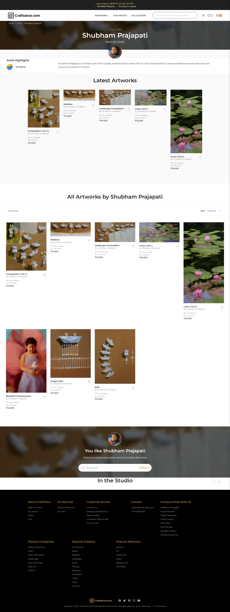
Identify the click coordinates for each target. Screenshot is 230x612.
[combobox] (175, 15)
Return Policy (93, 515)
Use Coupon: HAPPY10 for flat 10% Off (114, 3)
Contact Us (92, 507)
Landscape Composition (111, 108)
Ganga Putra (56, 381)
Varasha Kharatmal (169, 535)
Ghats (30, 551)
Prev (215, 481)
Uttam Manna (167, 519)
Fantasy (75, 566)
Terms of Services (143, 606)
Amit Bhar (165, 523)
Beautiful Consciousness (18, 396)
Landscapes (33, 559)
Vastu (74, 582)
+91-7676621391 (138, 511)
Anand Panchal (167, 511)
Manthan (68, 104)
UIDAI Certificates (65, 507)
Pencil (119, 559)
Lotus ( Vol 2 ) (177, 156)
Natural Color (122, 563)
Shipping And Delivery (97, 511)
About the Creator (115, 41)
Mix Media (121, 566)
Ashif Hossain (167, 527)
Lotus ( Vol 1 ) (141, 109)
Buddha (75, 555)
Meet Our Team (35, 507)
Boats (75, 551)
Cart (30, 519)
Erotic (75, 563)
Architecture (78, 547)
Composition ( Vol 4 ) (38, 131)
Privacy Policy (161, 606)
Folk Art (31, 570)
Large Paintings (35, 563)
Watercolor (121, 555)
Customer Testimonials (97, 519)
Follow (143, 467)
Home (11, 23)
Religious (76, 570)
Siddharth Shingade (170, 507)
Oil (117, 551)
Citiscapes (77, 559)
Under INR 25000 (36, 555)
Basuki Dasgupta (168, 515)
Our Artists (33, 511)
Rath (97, 387)
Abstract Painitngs (36, 547)
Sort (203, 211)
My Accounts (93, 523)
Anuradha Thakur (168, 531)
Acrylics (120, 547)
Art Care (61, 511)
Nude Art (32, 566)
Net (219, 481)
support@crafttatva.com (142, 507)
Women (76, 586)
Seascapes (77, 574)
